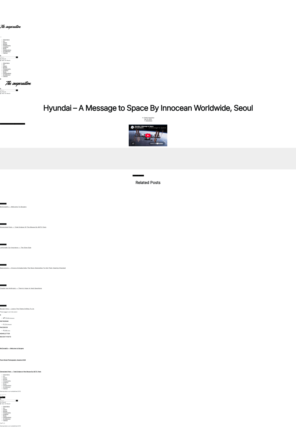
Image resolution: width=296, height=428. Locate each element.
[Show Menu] (0, 79)
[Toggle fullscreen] (3, 394)
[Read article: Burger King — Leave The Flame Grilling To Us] (148, 298)
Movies (5, 44)
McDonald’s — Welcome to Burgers (13, 207)
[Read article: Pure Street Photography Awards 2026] (148, 354)
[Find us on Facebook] (0, 423)
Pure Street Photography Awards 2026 (13, 360)
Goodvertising (7, 50)
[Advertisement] (148, 11)
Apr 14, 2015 (148, 119)
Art (4, 41)
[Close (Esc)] (0, 394)
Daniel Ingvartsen (149, 117)
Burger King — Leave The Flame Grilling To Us (17, 309)
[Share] (2, 394)
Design (5, 42)
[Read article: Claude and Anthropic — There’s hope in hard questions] (148, 277)
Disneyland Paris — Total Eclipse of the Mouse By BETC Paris (23, 227)
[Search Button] (0, 55)
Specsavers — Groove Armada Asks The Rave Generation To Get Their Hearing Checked (33, 268)
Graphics (5, 47)
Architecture (6, 51)
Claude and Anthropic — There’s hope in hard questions (21, 288)
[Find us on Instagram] (4, 423)
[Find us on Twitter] (2, 423)
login (5, 312)
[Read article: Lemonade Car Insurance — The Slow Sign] (148, 237)
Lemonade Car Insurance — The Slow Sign (15, 247)
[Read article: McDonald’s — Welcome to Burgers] (148, 196)
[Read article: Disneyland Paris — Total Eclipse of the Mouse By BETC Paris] (148, 216)
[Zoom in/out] (5, 394)
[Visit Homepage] (10, 28)
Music (4, 48)
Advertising (6, 40)
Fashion (5, 53)
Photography (7, 45)
